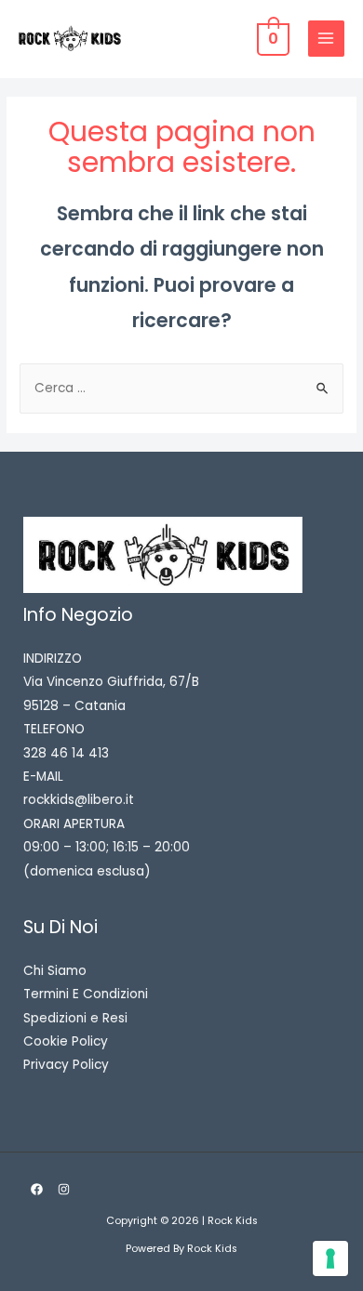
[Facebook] (36, 1189)
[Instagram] (63, 1189)
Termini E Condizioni (85, 994)
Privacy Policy (66, 1065)
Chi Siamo (55, 971)
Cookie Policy (65, 1041)
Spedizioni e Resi (75, 1018)
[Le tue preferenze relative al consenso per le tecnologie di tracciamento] (330, 1258)
